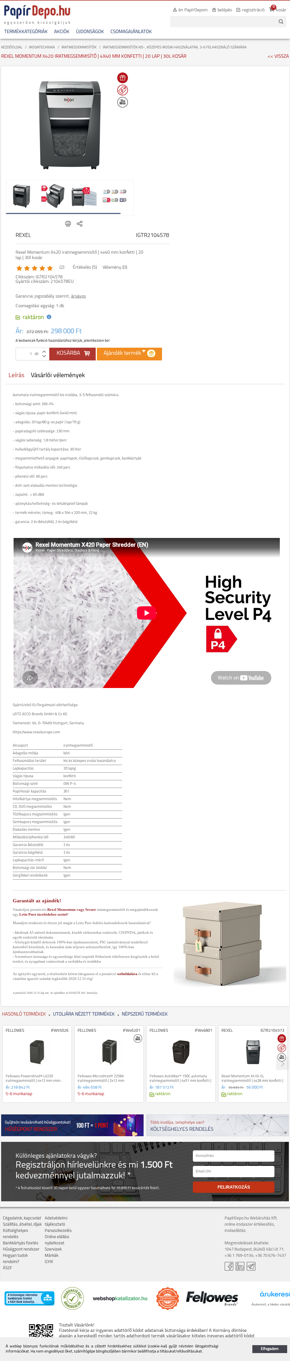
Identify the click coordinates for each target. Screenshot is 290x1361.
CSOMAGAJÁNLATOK (131, 31)
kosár (281, 10)
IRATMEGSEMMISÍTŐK (78, 47)
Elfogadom (270, 1349)
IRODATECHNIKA (42, 47)
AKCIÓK (61, 31)
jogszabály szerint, (60, 296)
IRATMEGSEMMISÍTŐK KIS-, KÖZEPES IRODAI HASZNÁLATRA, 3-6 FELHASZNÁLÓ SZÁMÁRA (175, 47)
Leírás (16, 375)
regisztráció (253, 10)
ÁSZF (7, 1268)
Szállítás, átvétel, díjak (22, 1225)
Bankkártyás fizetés (20, 1243)
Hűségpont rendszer (21, 1249)
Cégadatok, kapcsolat (22, 1218)
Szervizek (53, 1249)
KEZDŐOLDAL (11, 47)
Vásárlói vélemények (58, 375)
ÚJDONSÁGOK (90, 31)
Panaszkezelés (58, 1231)
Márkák (51, 1256)
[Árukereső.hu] (72, 1309)
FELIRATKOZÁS (234, 1187)
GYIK (49, 1262)
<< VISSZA (278, 56)
